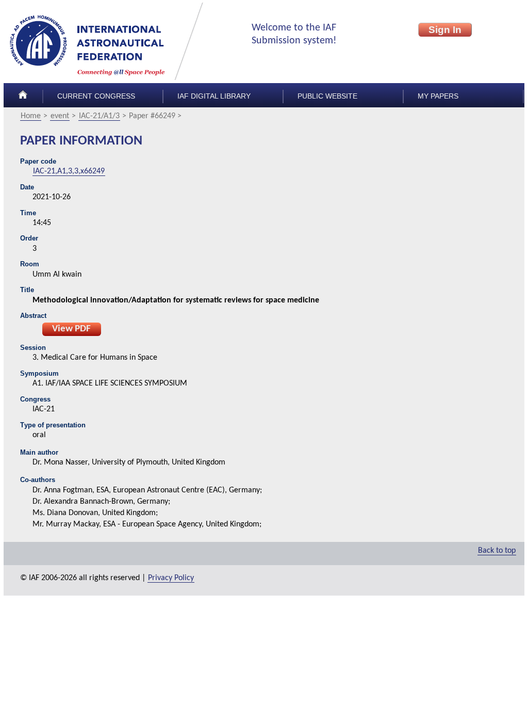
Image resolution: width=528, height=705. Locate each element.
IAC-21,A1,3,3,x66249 (69, 171)
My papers (438, 96)
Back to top (497, 551)
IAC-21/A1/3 (99, 116)
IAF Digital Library (214, 96)
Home (31, 116)
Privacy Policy (171, 578)
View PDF (71, 329)
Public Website (327, 96)
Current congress (96, 96)
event (60, 116)
